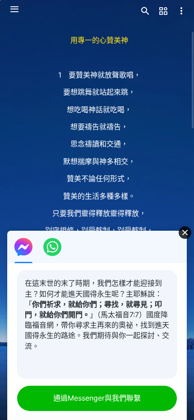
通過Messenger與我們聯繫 (97, 397)
